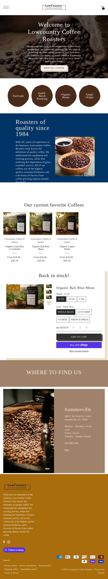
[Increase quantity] (86, 328)
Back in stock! (54, 275)
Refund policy (45, 566)
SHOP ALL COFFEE (54, 68)
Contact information (28, 566)
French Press (79, 319)
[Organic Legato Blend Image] (67, 223)
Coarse (62, 319)
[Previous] (10, 288)
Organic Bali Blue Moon (75, 288)
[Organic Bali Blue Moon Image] (41, 223)
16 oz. (71, 299)
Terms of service (11, 573)
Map (67, 450)
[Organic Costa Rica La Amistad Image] (14, 223)
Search (6, 560)
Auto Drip (83, 312)
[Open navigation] (6, 7)
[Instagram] (8, 542)
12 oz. (61, 299)
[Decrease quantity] (73, 328)
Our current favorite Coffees (54, 204)
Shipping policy (11, 569)
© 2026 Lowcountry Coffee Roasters (77, 569)
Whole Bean (66, 312)
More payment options (79, 351)
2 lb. (82, 299)
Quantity (62, 327)
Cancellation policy (28, 569)
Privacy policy (10, 566)
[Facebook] (4, 542)
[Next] (17, 288)
